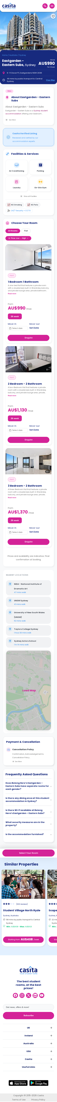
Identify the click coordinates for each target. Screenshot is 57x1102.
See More (18, 761)
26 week (15, 316)
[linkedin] (35, 995)
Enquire (28, 337)
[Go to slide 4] (29, 48)
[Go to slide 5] (32, 48)
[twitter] (28, 995)
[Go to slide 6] (34, 48)
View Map (50, 80)
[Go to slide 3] (27, 48)
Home (4, 55)
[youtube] (41, 995)
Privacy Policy (38, 1099)
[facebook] (15, 995)
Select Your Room (28, 853)
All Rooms (12, 231)
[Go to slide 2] (25, 48)
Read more (12, 293)
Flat (26, 231)
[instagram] (22, 995)
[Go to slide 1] (22, 48)
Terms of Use (19, 1099)
